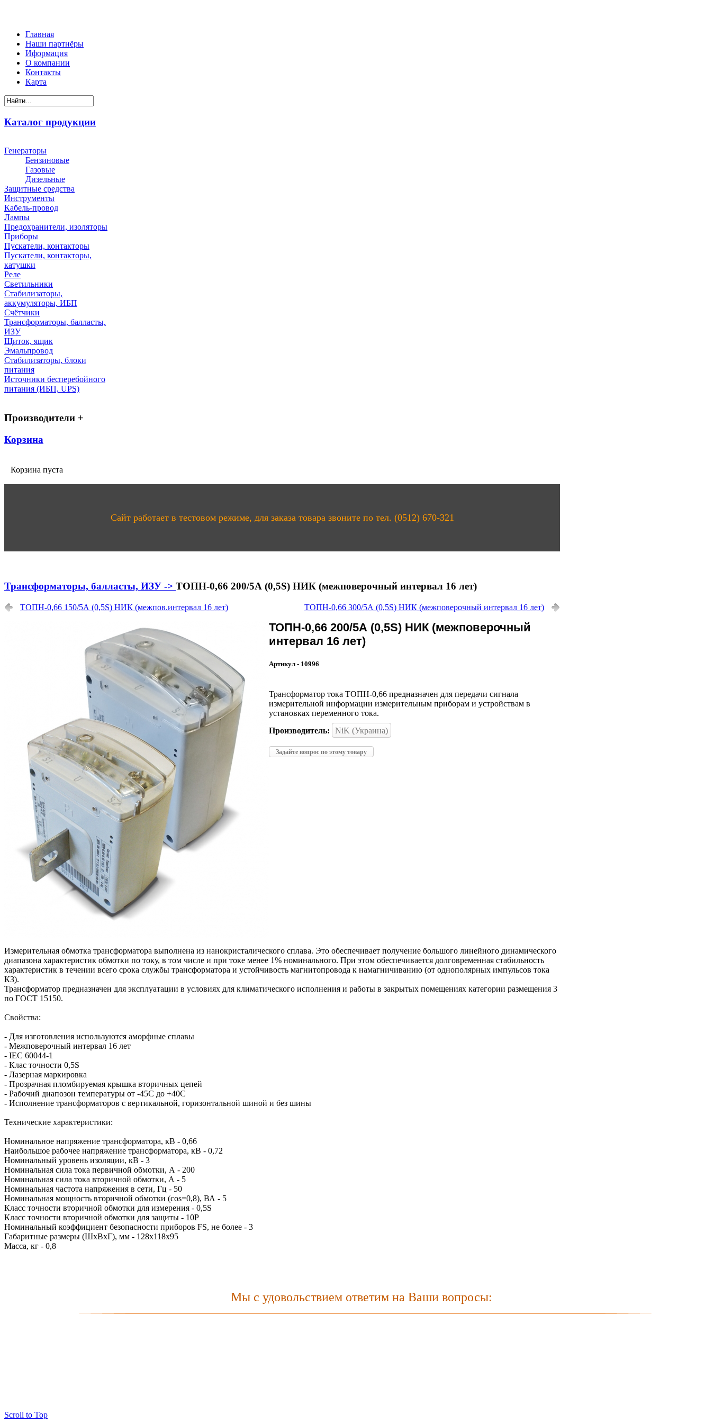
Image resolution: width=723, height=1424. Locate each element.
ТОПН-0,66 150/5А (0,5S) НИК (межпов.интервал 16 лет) (124, 607)
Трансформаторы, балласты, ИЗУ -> (90, 586)
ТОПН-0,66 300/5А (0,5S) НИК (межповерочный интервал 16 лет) (424, 607)
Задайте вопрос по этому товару (321, 752)
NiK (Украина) (361, 730)
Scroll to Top (26, 1414)
